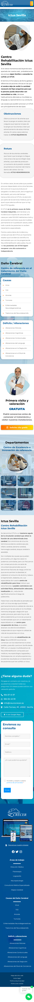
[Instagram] (20, 851)
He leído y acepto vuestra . (16, 782)
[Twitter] (17, 851)
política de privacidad (15, 783)
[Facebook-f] (13, 851)
